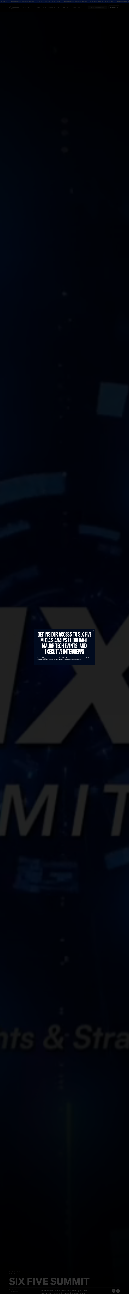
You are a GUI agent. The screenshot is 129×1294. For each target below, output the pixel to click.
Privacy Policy (77, 659)
